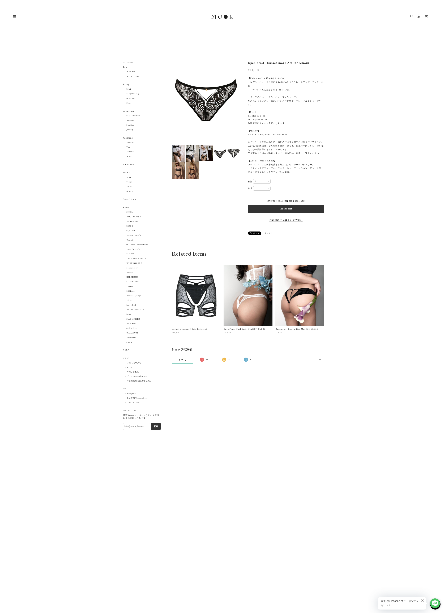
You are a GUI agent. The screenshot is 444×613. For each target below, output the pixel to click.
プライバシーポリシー (137, 376)
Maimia (130, 272)
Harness (130, 120)
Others (129, 191)
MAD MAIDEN (133, 319)
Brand (126, 207)
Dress (129, 156)
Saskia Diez (131, 328)
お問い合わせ (133, 372)
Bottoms (130, 152)
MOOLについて (134, 363)
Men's (126, 172)
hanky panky (132, 268)
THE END (130, 254)
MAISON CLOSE (134, 235)
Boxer (129, 103)
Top (128, 147)
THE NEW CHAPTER (136, 258)
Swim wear (129, 164)
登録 (156, 426)
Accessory (128, 111)
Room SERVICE (133, 249)
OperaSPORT (132, 333)
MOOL (129, 212)
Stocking (130, 125)
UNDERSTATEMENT (136, 309)
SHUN (129, 342)
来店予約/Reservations (137, 398)
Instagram (131, 393)
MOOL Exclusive (134, 217)
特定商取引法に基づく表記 (139, 381)
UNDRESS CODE (134, 263)
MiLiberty (131, 291)
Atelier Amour (132, 221)
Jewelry (129, 129)
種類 (250, 181)
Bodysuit (130, 142)
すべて (182, 359)
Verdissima (131, 337)
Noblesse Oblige (133, 296)
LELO (129, 300)
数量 (250, 188)
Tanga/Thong (132, 94)
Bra (125, 67)
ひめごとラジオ (134, 402)
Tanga (129, 182)
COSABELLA (132, 231)
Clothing (128, 137)
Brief (128, 89)
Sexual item (129, 199)
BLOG (129, 367)
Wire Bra (130, 71)
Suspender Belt (133, 116)
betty (128, 314)
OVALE (129, 240)
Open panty (131, 98)
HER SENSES (132, 277)
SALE (126, 350)
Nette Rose (131, 323)
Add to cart (286, 209)
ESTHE (129, 226)
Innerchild (131, 305)
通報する (268, 233)
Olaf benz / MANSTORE (137, 244)
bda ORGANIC (133, 282)
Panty (126, 84)
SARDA (129, 286)
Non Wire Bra (132, 76)
